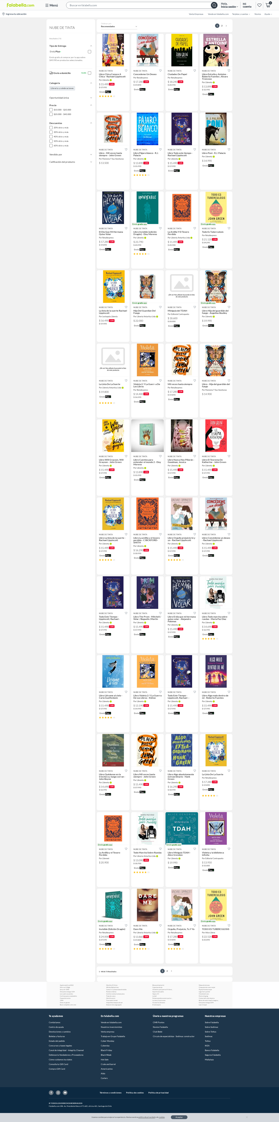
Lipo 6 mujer (203, 1005)
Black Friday (106, 1050)
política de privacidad (146, 1117)
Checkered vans (204, 994)
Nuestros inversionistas (111, 1027)
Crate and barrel (108, 1064)
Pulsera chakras (111, 992)
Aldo (103, 1073)
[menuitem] (239, 14)
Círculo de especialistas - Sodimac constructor (174, 1036)
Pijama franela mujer (205, 989)
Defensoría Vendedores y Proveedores (66, 1055)
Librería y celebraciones (62, 88)
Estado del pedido (57, 1041)
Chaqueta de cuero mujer (207, 987)
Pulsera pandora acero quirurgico (162, 998)
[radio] (100, 96)
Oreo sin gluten (65, 1002)
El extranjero (156, 1005)
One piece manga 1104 (67, 992)
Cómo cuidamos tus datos (60, 1059)
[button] (142, 5)
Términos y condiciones (110, 1092)
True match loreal (112, 1000)
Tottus (208, 1041)
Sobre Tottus (210, 1031)
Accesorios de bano (158, 1002)
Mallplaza (209, 1059)
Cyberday (105, 1045)
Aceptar (179, 1117)
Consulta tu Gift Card (58, 1064)
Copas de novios (65, 998)
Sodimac (209, 1036)
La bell (154, 996)
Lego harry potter (204, 992)
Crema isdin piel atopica (206, 998)
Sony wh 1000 (64, 989)
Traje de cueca (110, 996)
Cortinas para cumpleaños (68, 996)
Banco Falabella (212, 1050)
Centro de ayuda (56, 1027)
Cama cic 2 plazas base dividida (116, 989)
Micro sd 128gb (65, 987)
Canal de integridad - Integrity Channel (66, 1050)
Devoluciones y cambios (60, 1031)
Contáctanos (54, 1022)
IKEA (207, 1045)
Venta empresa (107, 1031)
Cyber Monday (107, 1041)
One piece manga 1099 (206, 1002)
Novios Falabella (160, 1027)
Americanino (107, 1069)
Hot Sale (104, 1059)
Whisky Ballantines (112, 987)
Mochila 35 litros (111, 985)
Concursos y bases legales (60, 1045)
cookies (162, 1117)
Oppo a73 (155, 994)
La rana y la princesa (158, 1000)
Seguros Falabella (213, 1055)
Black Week (106, 1055)
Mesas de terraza (204, 985)
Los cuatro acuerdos (66, 994)
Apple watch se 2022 (67, 985)
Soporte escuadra (158, 992)
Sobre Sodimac (211, 1027)
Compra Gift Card (57, 1069)
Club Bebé (157, 1031)
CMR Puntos (158, 1022)
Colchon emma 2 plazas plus (115, 994)
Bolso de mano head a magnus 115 (209, 1000)
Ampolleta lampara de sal (114, 1002)
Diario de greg (203, 996)
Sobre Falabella (212, 1022)
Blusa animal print (158, 985)
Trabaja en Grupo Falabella (113, 1036)
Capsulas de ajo (157, 987)
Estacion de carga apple (113, 1005)
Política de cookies (135, 1092)
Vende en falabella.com (111, 1022)
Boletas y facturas (57, 1036)
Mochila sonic (110, 998)
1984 (61, 1000)
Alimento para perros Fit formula (162, 989)
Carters (104, 1078)
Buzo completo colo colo (68, 1005)
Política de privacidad (158, 1092)
